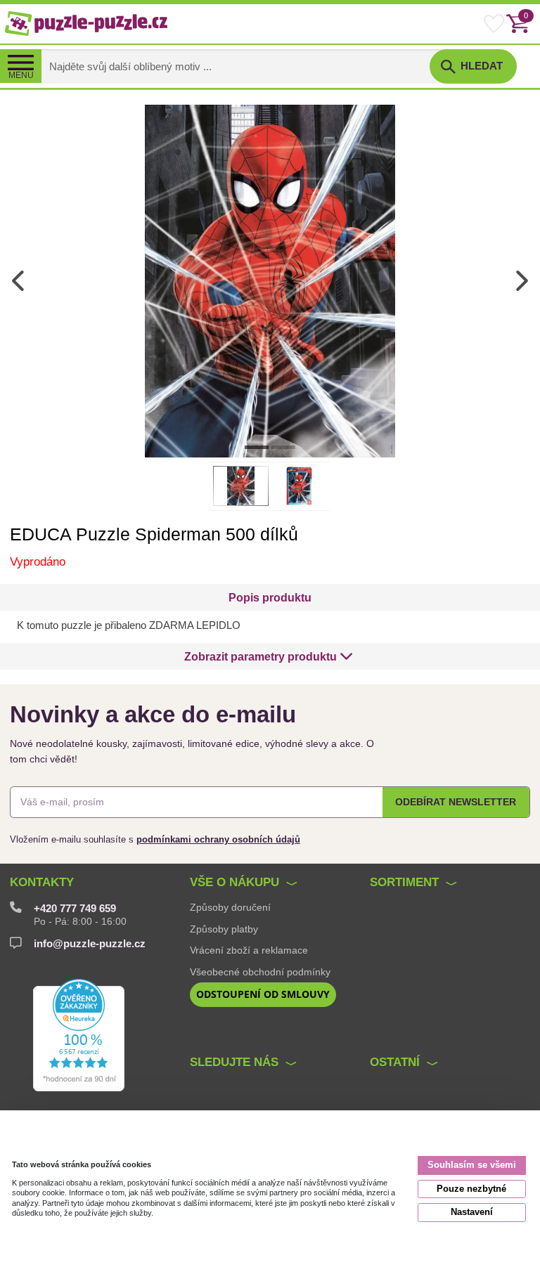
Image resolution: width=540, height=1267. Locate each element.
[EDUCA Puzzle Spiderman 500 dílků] (270, 280)
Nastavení (472, 1212)
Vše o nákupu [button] (234, 882)
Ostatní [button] (395, 1062)
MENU (21, 75)
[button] (268, 656)
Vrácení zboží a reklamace (249, 950)
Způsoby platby (224, 929)
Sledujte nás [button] (234, 1062)
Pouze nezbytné (471, 1188)
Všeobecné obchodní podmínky (260, 971)
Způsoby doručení (230, 907)
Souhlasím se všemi (472, 1164)
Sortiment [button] (404, 882)
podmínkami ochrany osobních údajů (218, 839)
